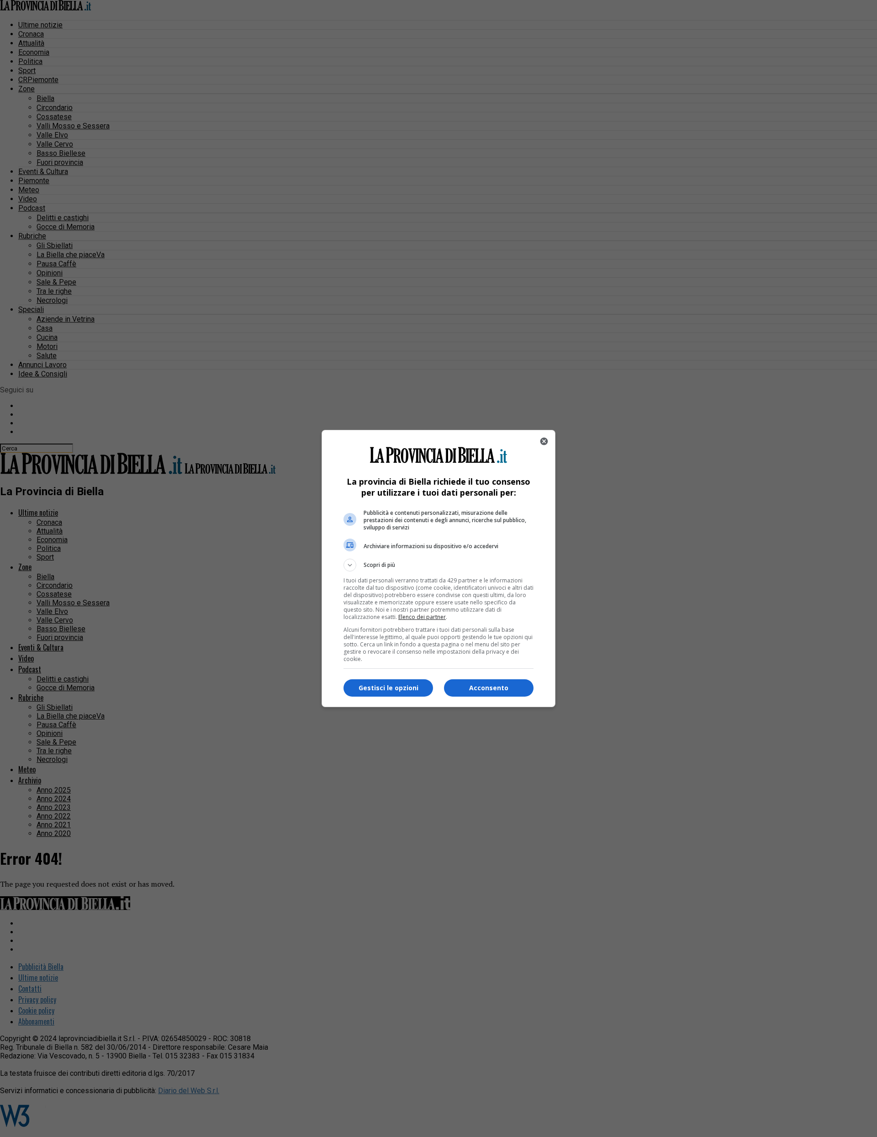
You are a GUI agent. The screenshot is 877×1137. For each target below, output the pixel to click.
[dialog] (438, 568)
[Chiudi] (544, 441)
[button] (438, 565)
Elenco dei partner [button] (422, 617)
